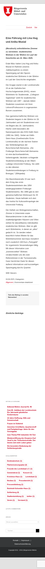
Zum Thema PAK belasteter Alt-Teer (21, 435)
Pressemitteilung (15, 484)
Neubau (11, 481)
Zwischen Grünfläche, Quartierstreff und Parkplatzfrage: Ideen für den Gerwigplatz (21, 429)
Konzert (27, 473)
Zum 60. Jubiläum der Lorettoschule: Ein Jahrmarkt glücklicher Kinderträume (22, 412)
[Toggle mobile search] (36, 7)
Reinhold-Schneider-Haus (18, 488)
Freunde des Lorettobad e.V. (19, 469)
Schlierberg (13, 492)
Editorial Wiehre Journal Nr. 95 (19, 407)
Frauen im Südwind (15, 424)
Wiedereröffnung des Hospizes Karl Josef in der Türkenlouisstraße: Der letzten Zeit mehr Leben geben (21, 440)
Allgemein (9, 282)
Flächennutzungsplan (17, 465)
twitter (30, 496)
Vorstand (23, 500)
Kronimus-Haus (14, 477)
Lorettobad (31, 477)
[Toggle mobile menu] (41, 7)
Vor (35, 27)
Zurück (29, 27)
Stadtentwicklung (15, 496)
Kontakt (15, 540)
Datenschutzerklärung (23, 544)
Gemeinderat (13, 473)
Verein (11, 500)
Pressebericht (26, 481)
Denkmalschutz (14, 461)
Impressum (25, 540)
